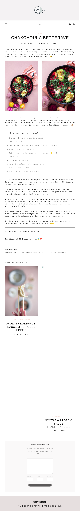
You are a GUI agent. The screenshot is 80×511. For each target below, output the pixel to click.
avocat (9, 252)
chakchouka (32, 252)
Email (39, 476)
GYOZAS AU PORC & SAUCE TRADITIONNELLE (58, 423)
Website (50, 476)
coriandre (44, 252)
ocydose (40, 24)
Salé (40, 33)
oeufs (54, 252)
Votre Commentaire (39, 457)
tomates (62, 252)
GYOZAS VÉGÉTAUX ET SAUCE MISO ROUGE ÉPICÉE (21, 327)
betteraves (19, 252)
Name (29, 476)
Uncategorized (24, 319)
